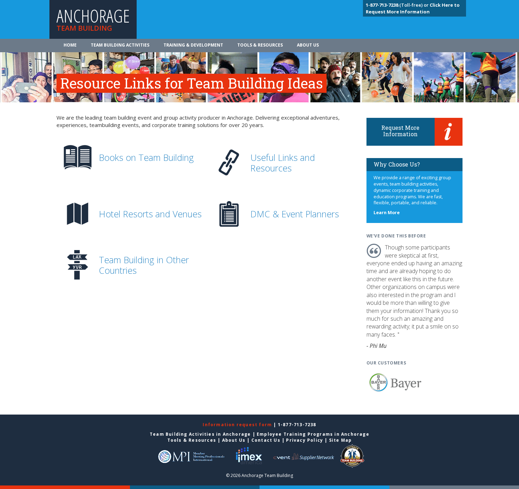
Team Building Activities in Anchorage (200, 434)
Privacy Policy (304, 440)
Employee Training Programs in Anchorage (313, 434)
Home (70, 45)
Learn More (387, 213)
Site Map (340, 440)
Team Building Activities (120, 45)
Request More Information (400, 130)
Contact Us (265, 440)
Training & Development (193, 45)
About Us (308, 45)
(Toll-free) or (398, 5)
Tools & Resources (260, 45)
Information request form (238, 425)
